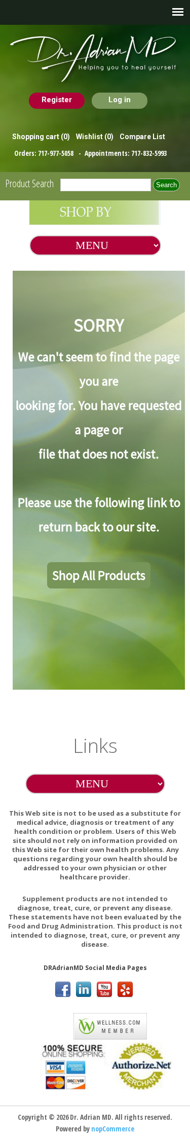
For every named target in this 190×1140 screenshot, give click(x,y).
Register (57, 99)
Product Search (29, 183)
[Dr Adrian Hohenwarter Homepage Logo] (95, 58)
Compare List (142, 137)
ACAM (54, 1024)
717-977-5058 (56, 153)
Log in (119, 99)
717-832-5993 (149, 153)
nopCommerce (112, 1128)
